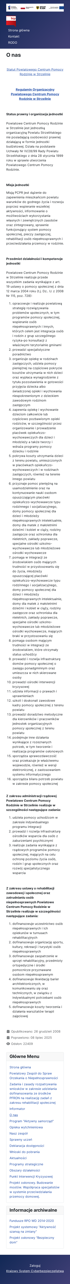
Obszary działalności (25, 1170)
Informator (17, 1109)
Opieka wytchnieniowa (26, 1127)
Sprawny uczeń (21, 1139)
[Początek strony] (63, 1277)
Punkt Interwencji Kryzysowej (31, 1176)
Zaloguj (35, 1265)
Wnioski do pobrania (25, 1152)
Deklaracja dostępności (27, 1146)
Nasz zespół (19, 1133)
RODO (12, 42)
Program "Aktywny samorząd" (32, 1121)
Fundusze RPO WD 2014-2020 (32, 1221)
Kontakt (13, 36)
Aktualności (18, 1158)
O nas (14, 1115)
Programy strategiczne (26, 1164)
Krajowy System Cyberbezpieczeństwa (35, 1271)
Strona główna (19, 30)
